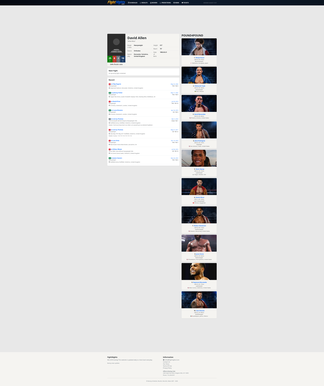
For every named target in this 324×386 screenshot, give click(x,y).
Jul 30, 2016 (175, 149)
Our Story (166, 364)
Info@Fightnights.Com (172, 360)
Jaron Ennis (200, 254)
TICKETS (186, 3)
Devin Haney (200, 169)
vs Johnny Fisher (116, 93)
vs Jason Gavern (116, 158)
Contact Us (166, 362)
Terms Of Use (167, 366)
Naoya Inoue (200, 58)
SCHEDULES (133, 3)
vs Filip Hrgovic (116, 84)
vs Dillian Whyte (116, 149)
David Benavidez (199, 114)
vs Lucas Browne (117, 110)
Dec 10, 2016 (174, 140)
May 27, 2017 (174, 130)
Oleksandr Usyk (200, 86)
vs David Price (115, 101)
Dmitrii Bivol (200, 197)
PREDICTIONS (166, 3)
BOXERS (154, 3)
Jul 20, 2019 (175, 101)
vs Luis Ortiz (115, 140)
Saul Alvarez (200, 311)
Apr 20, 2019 (174, 110)
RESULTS (144, 3)
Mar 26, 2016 (174, 158)
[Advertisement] (162, 18)
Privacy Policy (167, 368)
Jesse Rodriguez (200, 141)
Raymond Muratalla (200, 282)
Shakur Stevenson (200, 226)
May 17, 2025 (174, 93)
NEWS (177, 3)
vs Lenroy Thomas (117, 119)
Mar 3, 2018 (175, 119)
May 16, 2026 (174, 84)
